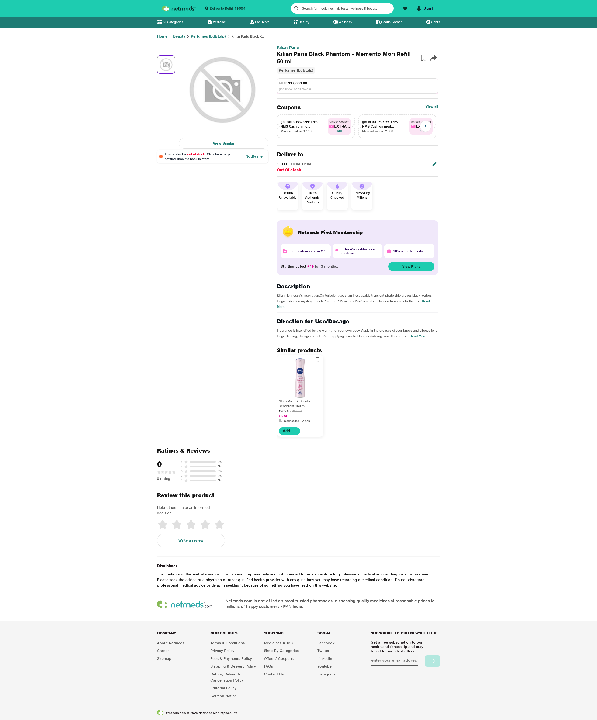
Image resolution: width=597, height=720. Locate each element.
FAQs (268, 666)
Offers (435, 22)
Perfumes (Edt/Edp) (296, 70)
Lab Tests (262, 22)
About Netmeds (170, 643)
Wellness (345, 22)
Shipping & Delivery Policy (233, 666)
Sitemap (164, 658)
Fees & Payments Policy (231, 658)
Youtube (324, 666)
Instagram (326, 674)
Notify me (254, 156)
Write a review (191, 540)
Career (163, 650)
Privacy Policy (222, 650)
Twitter (323, 650)
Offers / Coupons (279, 658)
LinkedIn (324, 658)
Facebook (326, 643)
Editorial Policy (223, 688)
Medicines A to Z (279, 643)
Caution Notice (223, 696)
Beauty (304, 22)
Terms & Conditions (227, 643)
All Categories (173, 22)
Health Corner (391, 22)
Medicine (219, 22)
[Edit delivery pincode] (434, 164)
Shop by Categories (281, 650)
